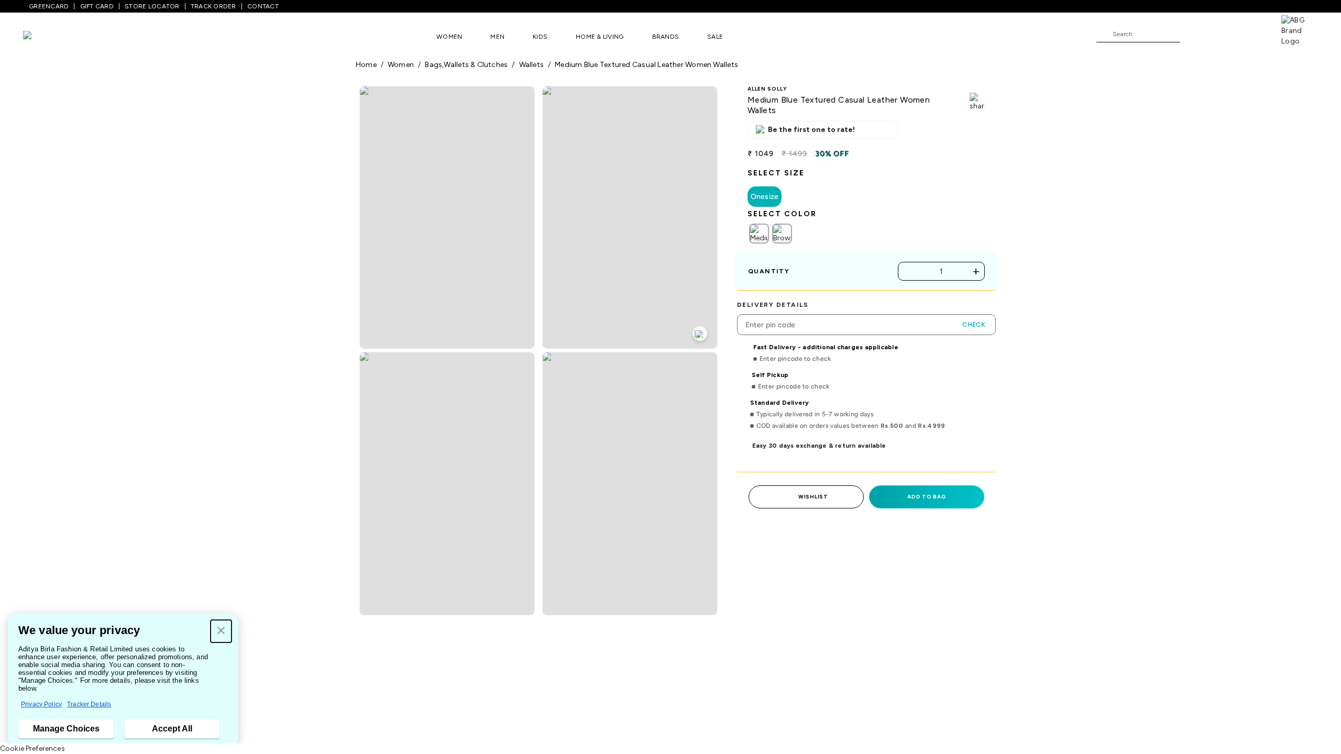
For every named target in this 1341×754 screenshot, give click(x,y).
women (401, 64)
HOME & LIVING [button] (599, 36)
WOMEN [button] (449, 36)
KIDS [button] (540, 36)
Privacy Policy (41, 704)
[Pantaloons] (43, 36)
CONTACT (263, 6)
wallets (531, 64)
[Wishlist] (1193, 34)
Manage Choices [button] (66, 728)
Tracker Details (89, 704)
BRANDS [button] (665, 36)
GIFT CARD (97, 6)
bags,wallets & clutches (466, 64)
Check (973, 324)
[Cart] (1251, 33)
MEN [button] (497, 36)
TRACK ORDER (213, 6)
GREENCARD (49, 6)
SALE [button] (715, 36)
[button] (221, 631)
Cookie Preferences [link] (32, 748)
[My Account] (1222, 33)
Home (366, 64)
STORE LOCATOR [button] (152, 6)
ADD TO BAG (926, 496)
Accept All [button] (172, 728)
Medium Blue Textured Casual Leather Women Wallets (646, 64)
